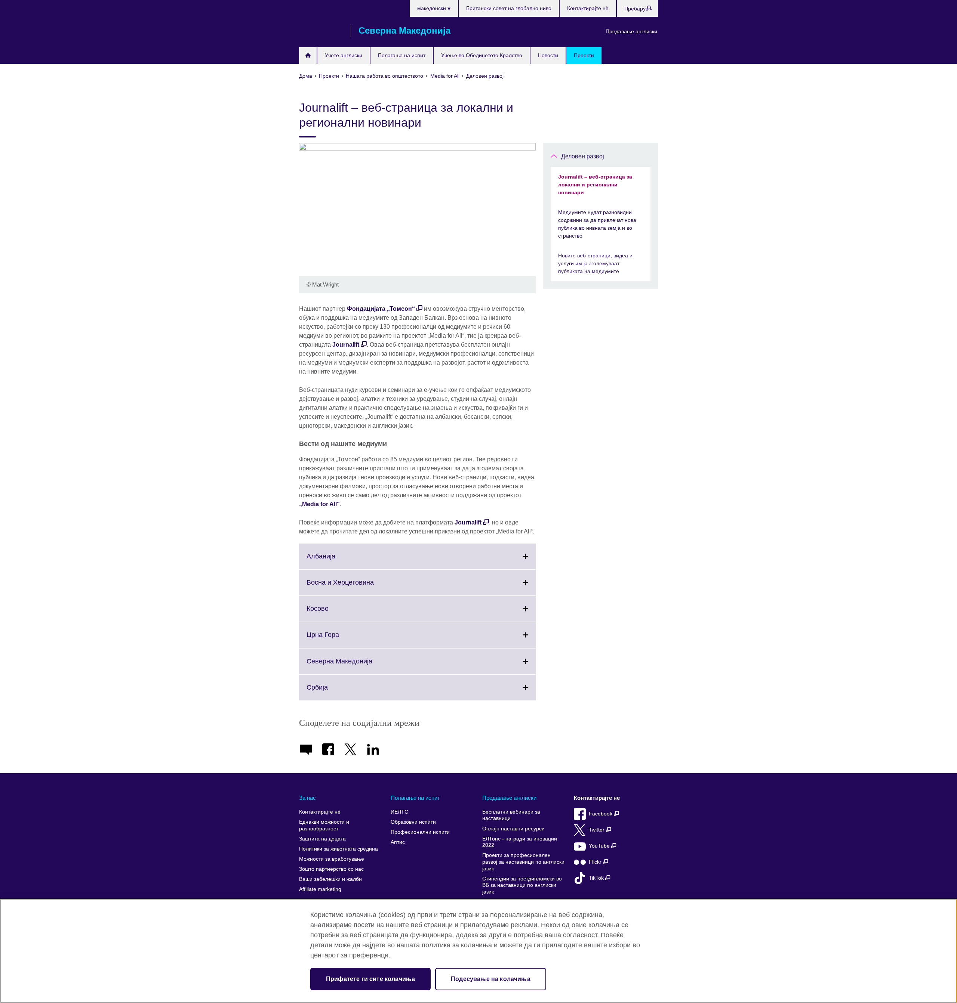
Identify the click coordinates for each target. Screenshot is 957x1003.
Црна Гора (339, 639)
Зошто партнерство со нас (331, 869)
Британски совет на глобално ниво (508, 8)
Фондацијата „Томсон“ (381, 309)
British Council (321, 30)
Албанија (337, 560)
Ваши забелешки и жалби (330, 879)
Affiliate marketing (320, 889)
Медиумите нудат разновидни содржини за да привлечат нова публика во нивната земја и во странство (597, 224)
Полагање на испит (401, 55)
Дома (308, 55)
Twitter (597, 830)
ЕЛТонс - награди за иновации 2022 (519, 842)
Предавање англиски (631, 31)
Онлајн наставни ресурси (513, 829)
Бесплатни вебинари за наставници (511, 815)
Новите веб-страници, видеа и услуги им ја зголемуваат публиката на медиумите (595, 263)
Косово (334, 613)
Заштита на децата (322, 839)
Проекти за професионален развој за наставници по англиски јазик (523, 861)
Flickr (596, 862)
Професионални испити (420, 832)
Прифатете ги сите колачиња (370, 979)
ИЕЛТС (399, 812)
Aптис (398, 842)
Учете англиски (343, 55)
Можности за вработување (331, 859)
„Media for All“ (319, 504)
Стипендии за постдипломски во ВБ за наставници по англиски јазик (522, 885)
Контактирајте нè (588, 8)
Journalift (345, 344)
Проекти (584, 55)
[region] (478, 951)
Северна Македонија (356, 665)
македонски (432, 8)
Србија (334, 691)
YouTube (600, 846)
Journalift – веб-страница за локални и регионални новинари (595, 184)
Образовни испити (413, 822)
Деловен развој (582, 156)
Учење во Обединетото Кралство (481, 55)
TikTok (597, 878)
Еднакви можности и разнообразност (324, 825)
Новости (548, 55)
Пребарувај (653, 9)
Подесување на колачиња (490, 979)
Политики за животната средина (338, 849)
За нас (307, 798)
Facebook (601, 814)
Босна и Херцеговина (357, 586)
